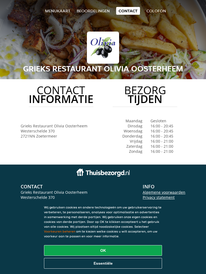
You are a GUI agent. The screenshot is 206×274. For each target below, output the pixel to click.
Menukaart (57, 11)
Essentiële (103, 263)
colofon (156, 11)
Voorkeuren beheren (59, 231)
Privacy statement (159, 197)
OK (103, 250)
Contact (128, 11)
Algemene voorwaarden (164, 192)
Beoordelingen (93, 11)
